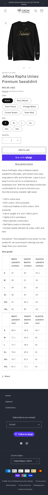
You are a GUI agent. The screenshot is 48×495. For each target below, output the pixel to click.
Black (7, 101)
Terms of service (25, 485)
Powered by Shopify (26, 481)
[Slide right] (30, 68)
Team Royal (10, 107)
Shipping (5, 91)
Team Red (29, 113)
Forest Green (11, 113)
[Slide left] (18, 68)
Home (8, 396)
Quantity (5, 135)
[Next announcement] (43, 3)
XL (30, 123)
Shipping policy (38, 485)
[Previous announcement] (5, 3)
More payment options (24, 164)
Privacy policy (41, 481)
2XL (7, 129)
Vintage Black (29, 107)
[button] (5, 11)
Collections (10, 408)
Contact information (25, 489)
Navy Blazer (23, 101)
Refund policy (11, 485)
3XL (17, 129)
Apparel (9, 402)
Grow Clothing (13, 481)
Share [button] (7, 376)
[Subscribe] (38, 424)
